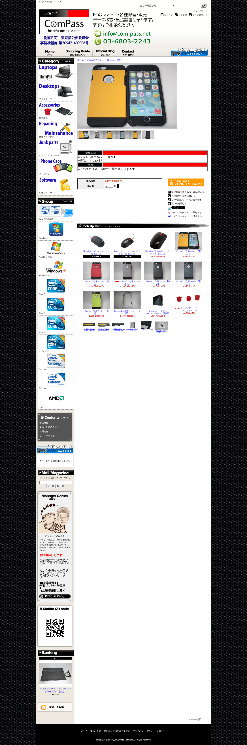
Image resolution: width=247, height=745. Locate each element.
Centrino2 (43, 369)
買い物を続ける (179, 203)
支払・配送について (78, 51)
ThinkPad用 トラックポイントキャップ (191, 309)
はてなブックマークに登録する (186, 216)
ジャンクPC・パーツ (49, 155)
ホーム (50, 51)
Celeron (42, 388)
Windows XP (45, 275)
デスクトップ (45, 99)
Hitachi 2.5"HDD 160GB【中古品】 (132, 329)
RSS (52, 707)
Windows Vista (45, 257)
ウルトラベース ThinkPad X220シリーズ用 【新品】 (55, 690)
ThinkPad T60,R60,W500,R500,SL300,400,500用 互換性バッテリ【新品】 (124, 329)
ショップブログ (105, 51)
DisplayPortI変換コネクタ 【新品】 (161, 331)
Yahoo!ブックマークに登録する (186, 212)
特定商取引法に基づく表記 (117, 731)
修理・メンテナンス (49, 136)
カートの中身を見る (55, 449)
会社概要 (43, 422)
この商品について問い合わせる (186, 199)
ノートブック (45, 80)
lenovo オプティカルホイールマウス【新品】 (127, 252)
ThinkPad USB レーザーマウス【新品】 (96, 252)
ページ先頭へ (195, 719)
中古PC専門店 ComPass (122, 739)
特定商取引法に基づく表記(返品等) (188, 192)
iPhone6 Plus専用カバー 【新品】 (127, 312)
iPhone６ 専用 (114, 60)
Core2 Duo (44, 351)
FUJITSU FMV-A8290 (147, 329)
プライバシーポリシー (143, 731)
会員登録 (182, 15)
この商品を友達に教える (183, 196)
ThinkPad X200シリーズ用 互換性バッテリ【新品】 (89, 329)
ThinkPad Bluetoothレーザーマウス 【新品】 (158, 252)
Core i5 (42, 313)
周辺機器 (43, 118)
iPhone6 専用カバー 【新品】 (188, 252)
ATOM (61, 707)
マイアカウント (200, 15)
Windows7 (43, 238)
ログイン (168, 15)
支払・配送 (95, 731)
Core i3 (42, 332)
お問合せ (128, 51)
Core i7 (42, 294)
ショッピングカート (189, 51)
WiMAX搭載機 (46, 219)
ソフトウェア (45, 193)
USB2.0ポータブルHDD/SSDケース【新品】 (158, 312)
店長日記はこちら (55, 596)
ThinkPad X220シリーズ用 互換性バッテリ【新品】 (103, 329)
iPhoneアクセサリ (47, 174)
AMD (41, 407)
